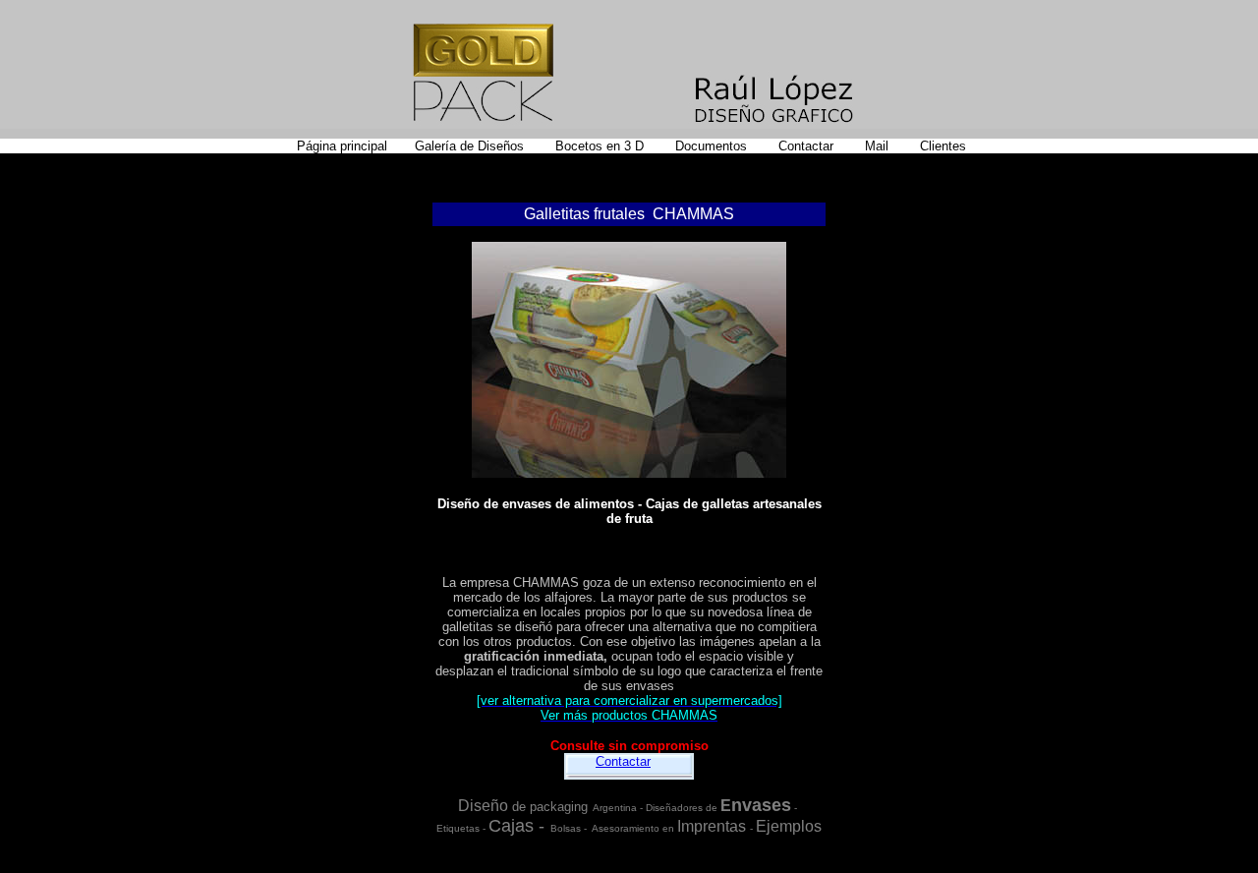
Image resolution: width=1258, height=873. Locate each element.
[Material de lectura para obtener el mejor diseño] (673, 146)
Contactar (623, 761)
